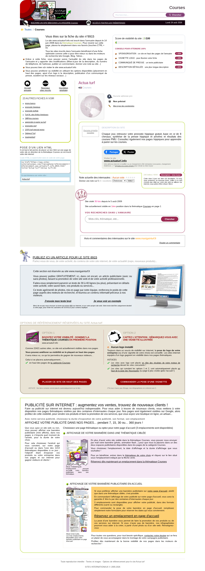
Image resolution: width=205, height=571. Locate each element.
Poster (131, 152)
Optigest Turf (30, 133)
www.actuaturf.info (115, 160)
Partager (114, 152)
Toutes (26, 29)
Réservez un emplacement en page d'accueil (126, 516)
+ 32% (178, 53)
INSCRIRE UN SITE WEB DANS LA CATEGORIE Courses (54, 23)
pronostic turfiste (31, 111)
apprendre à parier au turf (35, 122)
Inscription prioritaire (63, 89)
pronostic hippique (32, 107)
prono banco (30, 103)
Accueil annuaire (27, 89)
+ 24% (178, 58)
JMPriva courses (32, 118)
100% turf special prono (34, 130)
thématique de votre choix (138, 455)
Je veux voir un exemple (107, 301)
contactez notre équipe (155, 535)
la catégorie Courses (60, 363)
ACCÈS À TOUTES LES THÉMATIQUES (108, 23)
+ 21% (178, 62)
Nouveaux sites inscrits (45, 89)
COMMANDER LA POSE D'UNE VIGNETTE (144, 382)
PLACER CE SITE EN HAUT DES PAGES (64, 382)
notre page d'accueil (157, 491)
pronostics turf (30, 126)
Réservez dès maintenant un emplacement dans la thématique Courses (129, 461)
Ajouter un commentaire (169, 243)
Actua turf (26, 179)
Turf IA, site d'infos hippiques (36, 115)
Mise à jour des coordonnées (123, 106)
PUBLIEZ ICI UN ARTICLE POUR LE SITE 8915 (65, 257)
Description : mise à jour (171, 175)
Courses (177, 7)
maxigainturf (30, 137)
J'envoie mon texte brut (58, 301)
